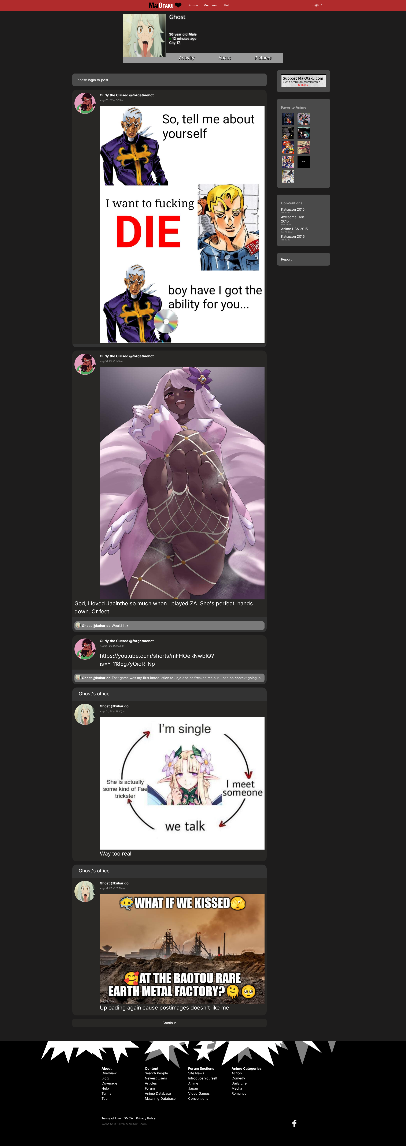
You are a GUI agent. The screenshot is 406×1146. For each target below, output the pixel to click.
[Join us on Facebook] (295, 1123)
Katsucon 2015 (293, 209)
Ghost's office (94, 693)
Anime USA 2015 (294, 229)
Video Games (199, 1093)
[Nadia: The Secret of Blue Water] (288, 123)
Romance (239, 1093)
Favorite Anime (293, 107)
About (224, 57)
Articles (151, 1083)
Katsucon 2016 (293, 236)
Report (286, 259)
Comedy (238, 1078)
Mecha (237, 1088)
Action (237, 1073)
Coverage (109, 1083)
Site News (196, 1073)
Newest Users (156, 1078)
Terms (106, 1093)
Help (227, 5)
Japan (193, 1088)
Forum (193, 5)
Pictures (263, 57)
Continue (169, 1023)
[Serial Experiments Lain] (304, 167)
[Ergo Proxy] (288, 138)
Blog (105, 1078)
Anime (193, 1083)
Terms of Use (111, 1118)
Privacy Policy (146, 1118)
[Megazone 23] (304, 138)
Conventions (198, 1098)
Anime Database (158, 1093)
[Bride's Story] (304, 152)
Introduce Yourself (202, 1078)
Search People (156, 1073)
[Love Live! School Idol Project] (288, 167)
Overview (109, 1073)
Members (210, 5)
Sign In (317, 5)
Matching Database (160, 1098)
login (92, 80)
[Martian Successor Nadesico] (304, 123)
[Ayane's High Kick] (288, 152)
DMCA (128, 1118)
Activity (187, 57)
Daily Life (239, 1083)
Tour (105, 1098)
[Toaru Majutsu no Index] (288, 181)
